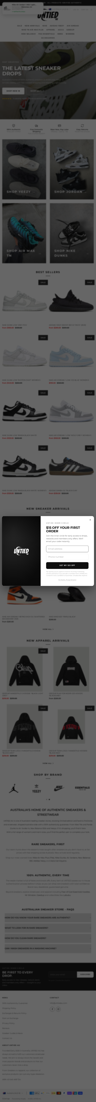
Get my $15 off (67, 565)
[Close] (90, 520)
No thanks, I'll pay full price (67, 580)
